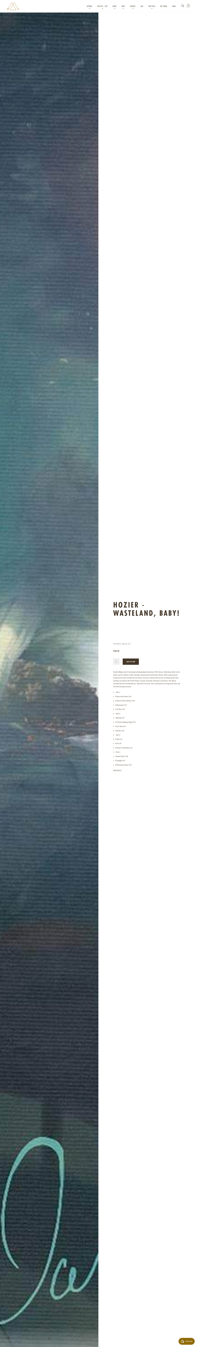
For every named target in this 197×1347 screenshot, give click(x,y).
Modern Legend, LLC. (123, 644)
